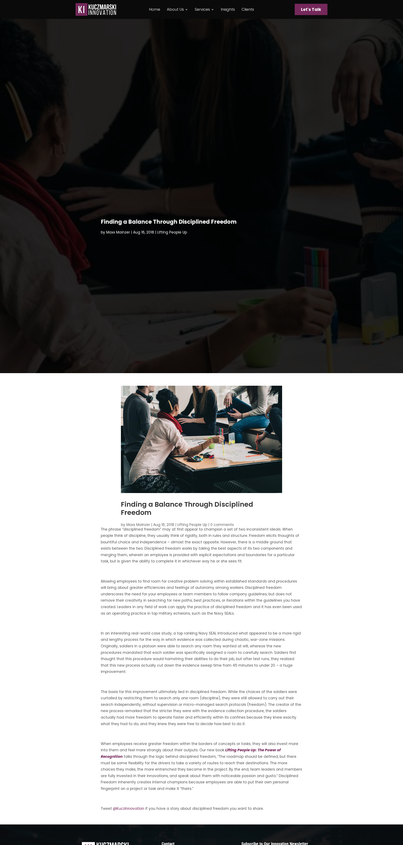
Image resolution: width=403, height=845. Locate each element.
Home (154, 10)
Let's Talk (311, 9)
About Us (175, 10)
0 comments (222, 524)
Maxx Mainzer (118, 232)
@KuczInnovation (128, 808)
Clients (248, 10)
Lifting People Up (172, 232)
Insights (228, 10)
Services (202, 10)
